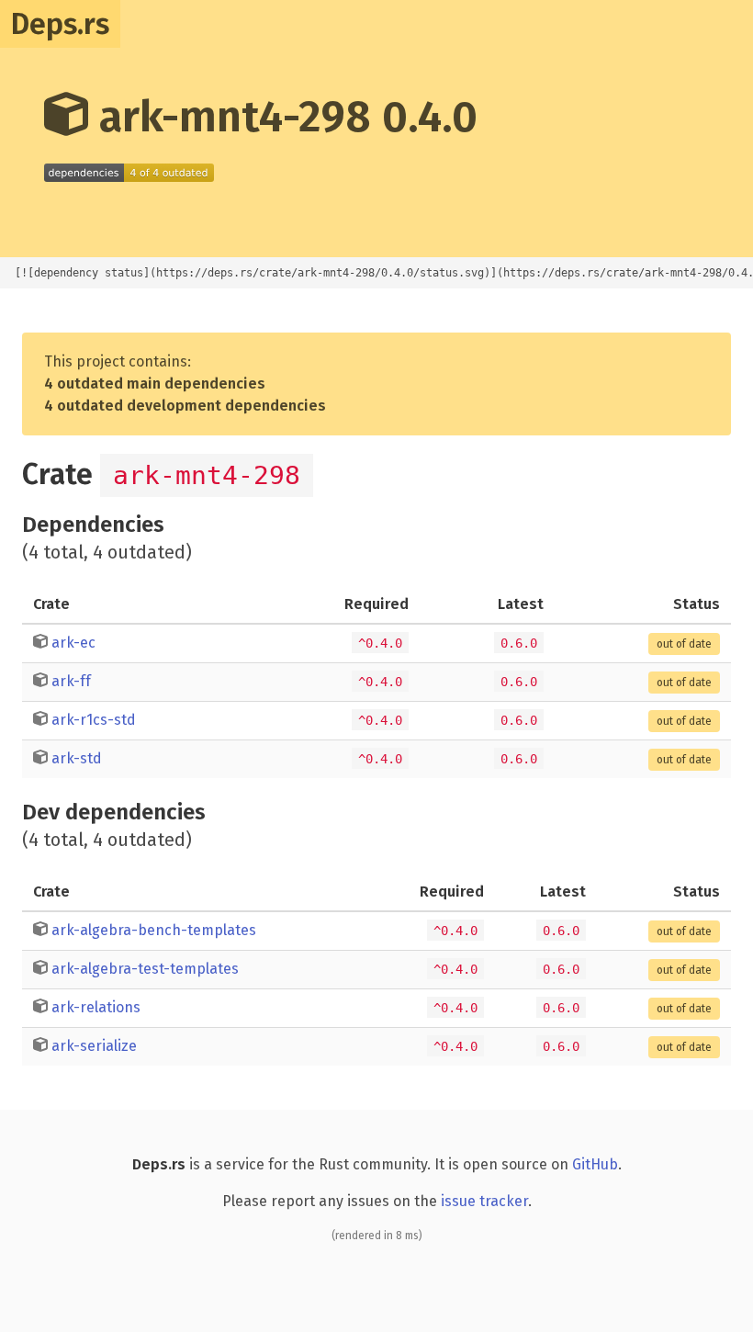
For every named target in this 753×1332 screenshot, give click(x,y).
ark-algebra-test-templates (145, 968)
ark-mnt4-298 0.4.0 (283, 116)
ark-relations (95, 1007)
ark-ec (73, 642)
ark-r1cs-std (93, 719)
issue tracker (484, 1201)
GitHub (595, 1164)
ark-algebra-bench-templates (153, 930)
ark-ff (71, 681)
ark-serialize (94, 1046)
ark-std (76, 758)
